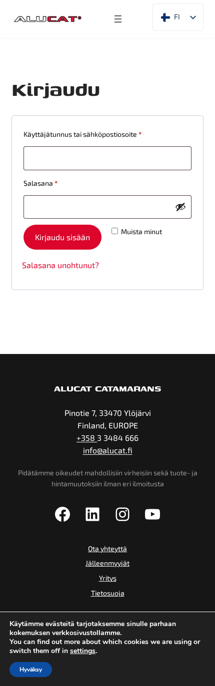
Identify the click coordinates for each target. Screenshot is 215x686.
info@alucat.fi (107, 450)
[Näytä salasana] (180, 206)
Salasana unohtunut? (60, 265)
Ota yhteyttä (107, 548)
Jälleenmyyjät (108, 563)
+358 (86, 437)
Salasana (57, 182)
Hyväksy (31, 670)
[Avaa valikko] (118, 19)
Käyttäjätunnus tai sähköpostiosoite (99, 133)
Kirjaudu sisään (62, 237)
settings (83, 651)
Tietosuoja (107, 593)
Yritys (107, 578)
